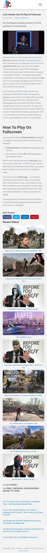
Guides (9, 488)
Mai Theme (24, 551)
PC (12, 491)
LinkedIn (25, 217)
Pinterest (34, 217)
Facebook (7, 217)
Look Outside (33, 57)
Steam (17, 491)
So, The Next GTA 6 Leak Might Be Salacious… (21, 537)
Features (13, 485)
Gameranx (19, 548)
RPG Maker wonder (27, 91)
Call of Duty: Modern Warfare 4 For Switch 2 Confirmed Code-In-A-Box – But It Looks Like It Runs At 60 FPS (23, 512)
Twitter (16, 217)
